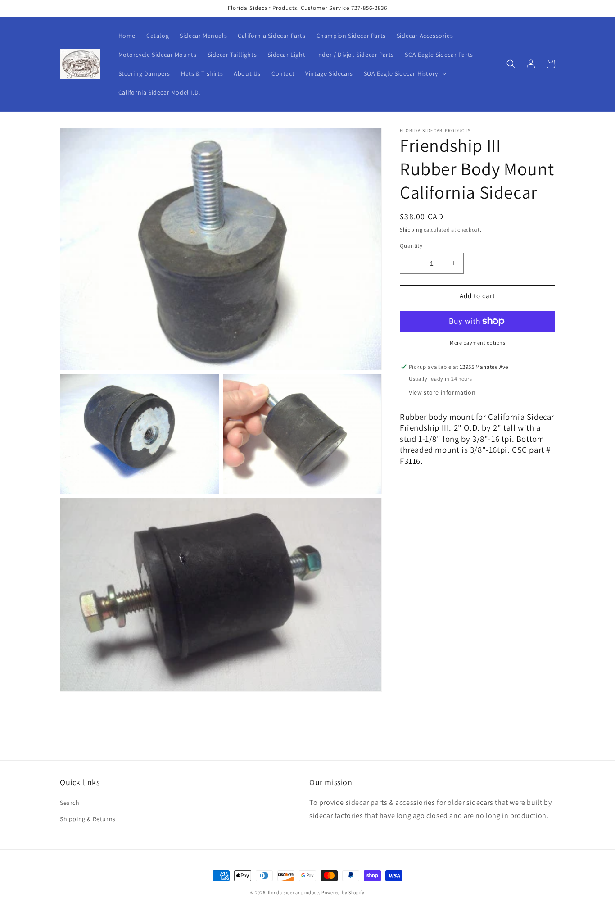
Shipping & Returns (88, 819)
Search (70, 803)
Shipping (411, 229)
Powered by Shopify (343, 892)
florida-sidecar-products (294, 892)
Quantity (411, 245)
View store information (442, 392)
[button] (404, 73)
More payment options (477, 342)
